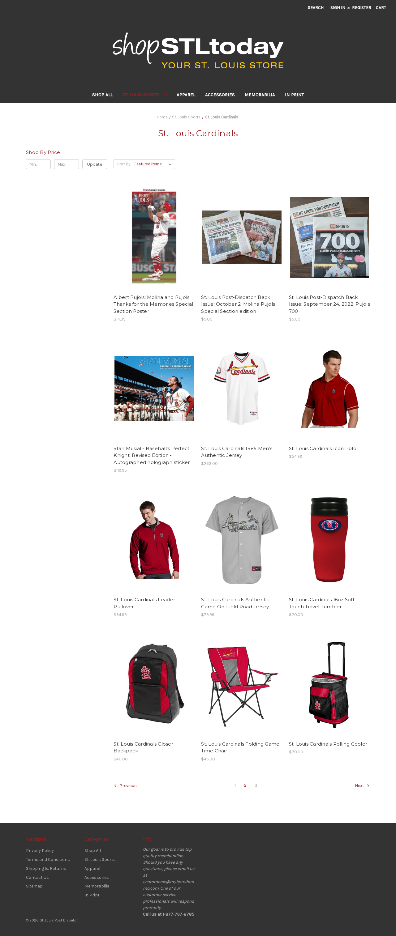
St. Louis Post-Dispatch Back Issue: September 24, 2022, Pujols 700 (329, 304)
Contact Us (37, 877)
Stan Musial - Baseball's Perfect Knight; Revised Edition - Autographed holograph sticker (152, 455)
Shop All (102, 94)
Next (360, 785)
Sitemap (34, 886)
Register (361, 7)
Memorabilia (260, 94)
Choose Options (242, 393)
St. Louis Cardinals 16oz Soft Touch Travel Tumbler (322, 603)
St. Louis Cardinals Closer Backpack (143, 747)
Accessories (220, 94)
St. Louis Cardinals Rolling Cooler (328, 744)
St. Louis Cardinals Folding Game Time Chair (240, 747)
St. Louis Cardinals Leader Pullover (144, 603)
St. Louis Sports (142, 94)
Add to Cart (154, 242)
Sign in (337, 7)
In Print (294, 94)
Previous (127, 785)
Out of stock (329, 689)
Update (94, 164)
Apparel (186, 94)
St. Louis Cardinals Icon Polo (322, 448)
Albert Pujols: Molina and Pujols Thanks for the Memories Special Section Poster (153, 304)
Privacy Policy (40, 850)
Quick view (154, 231)
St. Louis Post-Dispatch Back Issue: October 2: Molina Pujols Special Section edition (238, 304)
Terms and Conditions (48, 859)
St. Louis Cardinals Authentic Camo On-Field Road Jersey (235, 603)
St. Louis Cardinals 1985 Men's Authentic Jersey (236, 451)
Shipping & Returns (46, 868)
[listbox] (154, 164)
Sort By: (124, 164)
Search (316, 7)
